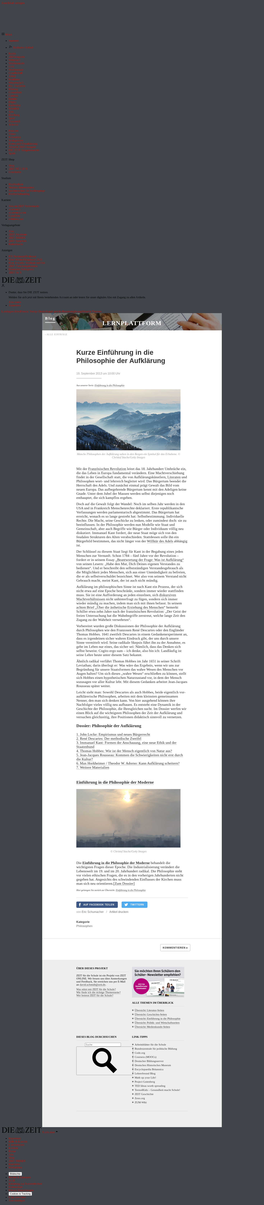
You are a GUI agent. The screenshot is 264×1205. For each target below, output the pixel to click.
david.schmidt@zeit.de (92, 984)
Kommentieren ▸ (175, 947)
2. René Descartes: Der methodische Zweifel (108, 738)
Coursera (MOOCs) (145, 1057)
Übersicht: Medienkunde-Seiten (152, 1026)
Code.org (140, 1052)
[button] (6, 34)
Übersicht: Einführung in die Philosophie (157, 1018)
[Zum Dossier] (124, 883)
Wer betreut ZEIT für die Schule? (94, 995)
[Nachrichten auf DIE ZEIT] (21, 282)
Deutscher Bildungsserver (149, 1061)
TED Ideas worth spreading (150, 1085)
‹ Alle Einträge (56, 334)
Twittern (137, 904)
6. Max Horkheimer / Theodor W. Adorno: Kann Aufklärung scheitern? (128, 763)
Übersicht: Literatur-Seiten (149, 1010)
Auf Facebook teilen (98, 904)
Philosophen (84, 926)
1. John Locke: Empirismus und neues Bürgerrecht (113, 734)
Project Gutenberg (145, 1081)
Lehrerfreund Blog (145, 1073)
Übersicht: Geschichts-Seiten (151, 1014)
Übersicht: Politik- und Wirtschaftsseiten (157, 1022)
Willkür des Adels (160, 541)
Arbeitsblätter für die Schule (150, 1044)
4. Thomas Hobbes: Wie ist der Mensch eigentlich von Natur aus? (124, 751)
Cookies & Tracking (20, 1193)
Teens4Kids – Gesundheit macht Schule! (157, 1090)
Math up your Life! (145, 1077)
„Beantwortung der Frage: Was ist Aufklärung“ (149, 560)
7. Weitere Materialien (92, 767)
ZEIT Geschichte (144, 1094)
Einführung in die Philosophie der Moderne (115, 782)
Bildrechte (15, 1174)
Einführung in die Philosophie (109, 385)
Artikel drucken (118, 911)
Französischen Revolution (107, 469)
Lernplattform (132, 323)
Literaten (174, 477)
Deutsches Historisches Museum (153, 1065)
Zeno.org (140, 1098)
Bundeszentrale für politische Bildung (156, 1048)
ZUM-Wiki (141, 1102)
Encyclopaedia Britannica (149, 1069)
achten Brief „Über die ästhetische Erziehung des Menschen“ (120, 607)
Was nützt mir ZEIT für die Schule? (96, 989)
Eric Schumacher (93, 911)
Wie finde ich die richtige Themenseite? (98, 992)
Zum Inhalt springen (12, 2)
